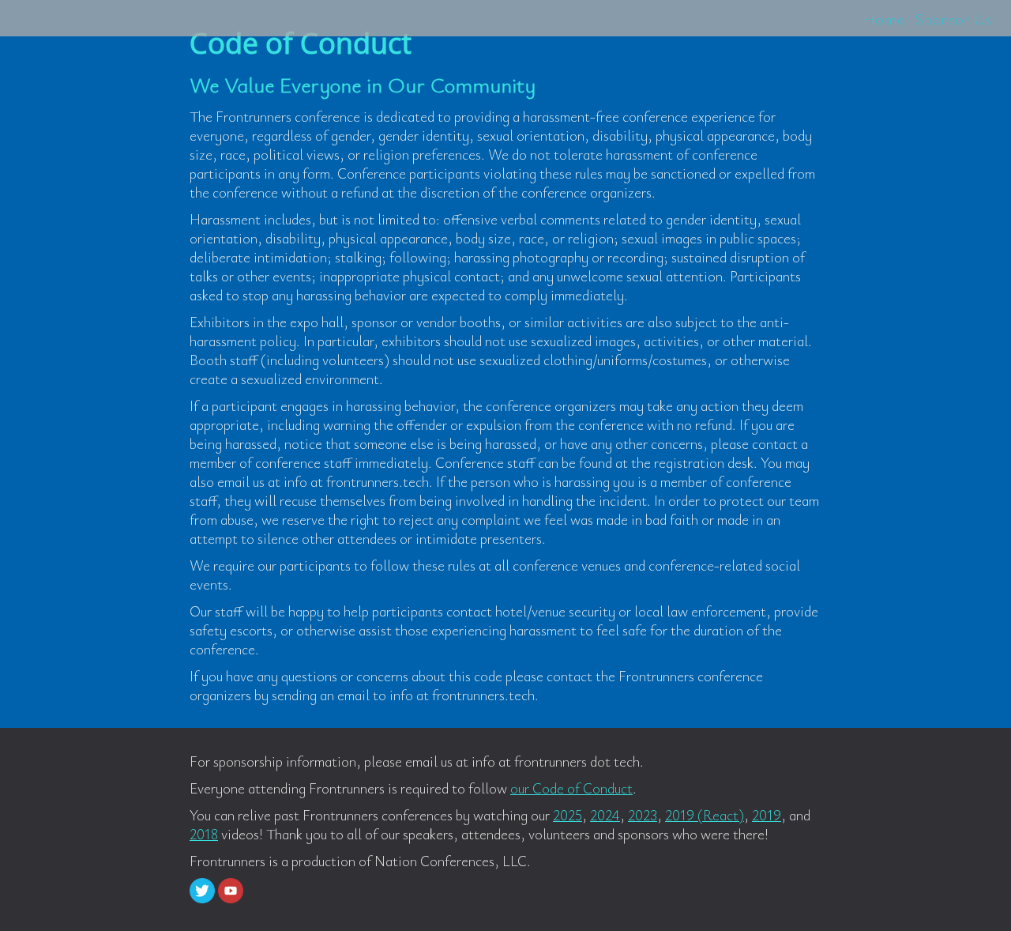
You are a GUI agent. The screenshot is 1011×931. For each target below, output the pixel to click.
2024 (605, 814)
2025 (567, 814)
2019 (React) (704, 814)
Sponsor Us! (955, 18)
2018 (204, 833)
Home (883, 18)
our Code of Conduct (571, 787)
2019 (766, 814)
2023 (642, 814)
